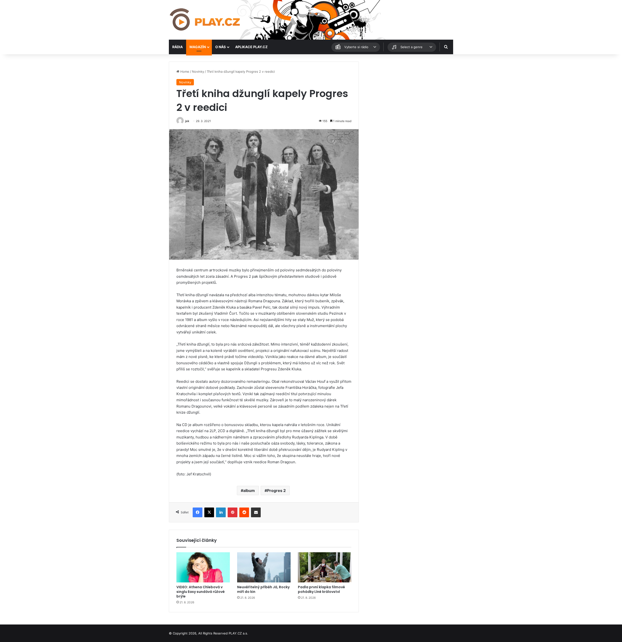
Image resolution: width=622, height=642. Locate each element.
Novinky (198, 71)
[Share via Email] (256, 512)
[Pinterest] (232, 512)
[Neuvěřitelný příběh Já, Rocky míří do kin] (264, 567)
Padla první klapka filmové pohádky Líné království (321, 589)
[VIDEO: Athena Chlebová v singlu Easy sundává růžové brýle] (203, 567)
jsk (187, 121)
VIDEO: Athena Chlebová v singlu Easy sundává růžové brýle (200, 592)
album (249, 490)
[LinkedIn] (221, 512)
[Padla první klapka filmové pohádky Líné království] (324, 567)
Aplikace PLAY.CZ (251, 47)
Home (184, 71)
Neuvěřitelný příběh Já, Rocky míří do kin (263, 589)
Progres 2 (276, 490)
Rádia (177, 47)
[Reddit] (244, 512)
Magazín (198, 47)
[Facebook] (197, 512)
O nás (220, 47)
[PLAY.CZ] (205, 19)
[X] (209, 512)
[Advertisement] (408, 96)
